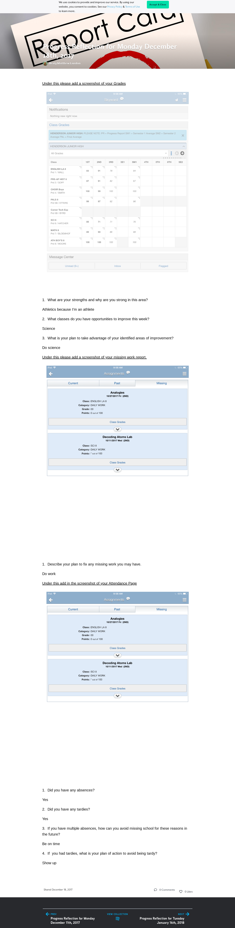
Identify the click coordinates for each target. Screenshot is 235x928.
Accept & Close (157, 4)
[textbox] (118, 472)
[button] (155, 889)
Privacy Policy (114, 6)
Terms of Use (132, 6)
